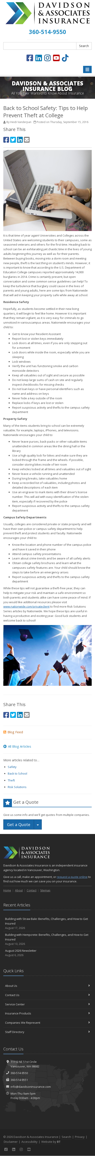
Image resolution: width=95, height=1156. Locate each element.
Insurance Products (18, 1013)
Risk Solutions (17, 787)
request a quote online (72, 877)
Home (7, 890)
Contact (31, 890)
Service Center (15, 1004)
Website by (51, 1142)
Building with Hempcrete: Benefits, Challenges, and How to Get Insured (46, 939)
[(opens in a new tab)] (65, 58)
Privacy (80, 1137)
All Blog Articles (19, 746)
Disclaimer (11, 1142)
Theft (11, 780)
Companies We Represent (22, 1023)
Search (84, 46)
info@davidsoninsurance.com (31, 1087)
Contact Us (12, 995)
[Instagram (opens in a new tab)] (47, 58)
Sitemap (45, 890)
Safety (12, 767)
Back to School (17, 773)
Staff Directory (14, 1032)
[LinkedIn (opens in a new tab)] (38, 58)
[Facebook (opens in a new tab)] (30, 58)
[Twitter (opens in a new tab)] (13, 139)
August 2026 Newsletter (20, 953)
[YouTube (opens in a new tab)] (56, 58)
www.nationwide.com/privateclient (26, 606)
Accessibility (29, 1142)
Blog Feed (15, 732)
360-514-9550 (19, 1073)
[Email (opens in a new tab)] (27, 139)
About (19, 890)
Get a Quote (18, 824)
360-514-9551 (19, 1080)
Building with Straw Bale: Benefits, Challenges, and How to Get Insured (46, 923)
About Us (11, 986)
